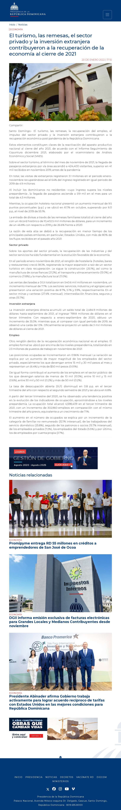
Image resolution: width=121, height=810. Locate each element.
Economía (16, 29)
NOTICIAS (51, 777)
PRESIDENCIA (33, 777)
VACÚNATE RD (85, 777)
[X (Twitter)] (47, 789)
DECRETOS (66, 777)
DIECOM (102, 777)
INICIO (18, 777)
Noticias (22, 24)
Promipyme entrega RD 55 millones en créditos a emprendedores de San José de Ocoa (53, 545)
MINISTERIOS (60, 781)
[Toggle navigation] (107, 14)
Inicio (12, 24)
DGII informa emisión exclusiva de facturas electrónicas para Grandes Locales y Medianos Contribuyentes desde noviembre (59, 622)
